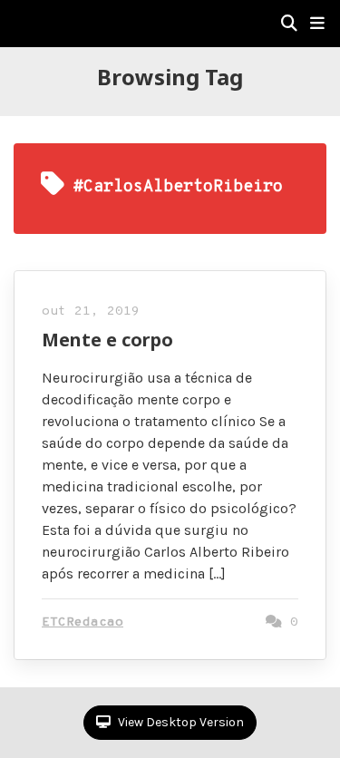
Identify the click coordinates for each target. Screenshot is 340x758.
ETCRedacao (82, 622)
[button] (317, 23)
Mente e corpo (107, 339)
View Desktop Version (179, 722)
